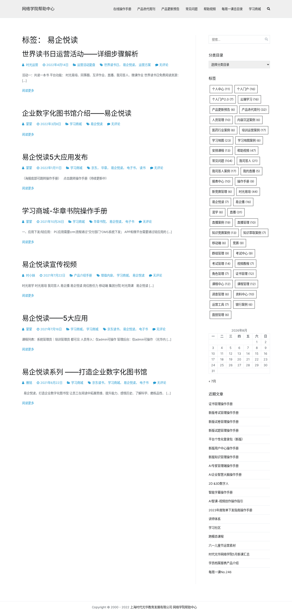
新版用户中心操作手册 (224, 448)
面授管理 (220, 315)
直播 (236, 212)
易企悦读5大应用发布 (55, 157)
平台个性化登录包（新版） (227, 439)
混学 (217, 212)
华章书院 (100, 221)
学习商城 (255, 9)
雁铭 (29, 382)
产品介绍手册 (83, 275)
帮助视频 (210, 9)
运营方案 (145, 65)
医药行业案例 (223, 130)
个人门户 (246, 89)
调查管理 (220, 294)
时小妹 (30, 275)
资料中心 (245, 294)
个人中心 (221, 89)
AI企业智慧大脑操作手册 (225, 474)
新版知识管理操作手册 (224, 457)
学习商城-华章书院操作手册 (64, 211)
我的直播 (251, 171)
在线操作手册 (122, 9)
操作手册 (245, 181)
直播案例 (221, 222)
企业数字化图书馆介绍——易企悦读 (76, 113)
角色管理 (220, 273)
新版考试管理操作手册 (224, 412)
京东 (94, 168)
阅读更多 (28, 90)
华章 (104, 168)
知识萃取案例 (254, 233)
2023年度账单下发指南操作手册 (230, 510)
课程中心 (221, 284)
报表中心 (221, 181)
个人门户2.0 (222, 99)
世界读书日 (111, 65)
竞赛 (238, 243)
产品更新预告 (170, 9)
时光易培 (248, 191)
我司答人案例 (224, 171)
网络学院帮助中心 (38, 8)
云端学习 (249, 99)
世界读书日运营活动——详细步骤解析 (80, 54)
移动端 (219, 243)
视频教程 (245, 263)
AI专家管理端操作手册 (224, 466)
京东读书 (113, 329)
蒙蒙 (29, 124)
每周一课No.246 (220, 572)
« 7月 (212, 381)
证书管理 (245, 273)
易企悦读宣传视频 (49, 264)
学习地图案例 (249, 140)
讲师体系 (215, 519)
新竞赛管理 (222, 191)
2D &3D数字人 (219, 483)
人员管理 (221, 120)
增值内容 (107, 275)
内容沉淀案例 (248, 120)
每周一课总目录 (232, 9)
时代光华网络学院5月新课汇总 (229, 554)
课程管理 (246, 284)
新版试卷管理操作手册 (224, 421)
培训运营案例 (254, 130)
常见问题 (192, 9)
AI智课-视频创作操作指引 (226, 501)
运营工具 (220, 304)
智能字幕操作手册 (221, 492)
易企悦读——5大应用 (55, 318)
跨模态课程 (216, 536)
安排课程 (221, 150)
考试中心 (244, 253)
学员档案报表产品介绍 (224, 563)
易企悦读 (129, 65)
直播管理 (246, 222)
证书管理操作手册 (221, 404)
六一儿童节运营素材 (222, 545)
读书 (143, 168)
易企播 (243, 202)
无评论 (163, 65)
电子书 (131, 168)
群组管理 (220, 253)
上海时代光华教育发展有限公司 (151, 607)
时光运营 (32, 65)
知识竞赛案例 (224, 233)
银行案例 (244, 304)
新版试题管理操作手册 (224, 430)
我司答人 (248, 161)
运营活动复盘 (86, 65)
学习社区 (215, 527)
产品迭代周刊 (146, 9)
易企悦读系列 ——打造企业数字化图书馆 (84, 372)
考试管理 (221, 263)
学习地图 (221, 140)
